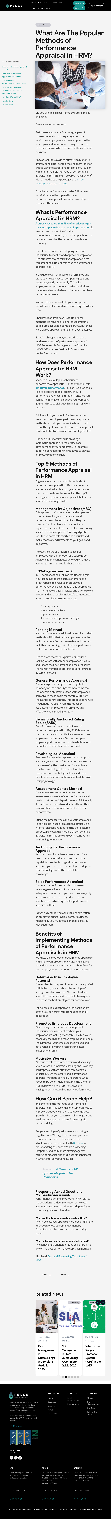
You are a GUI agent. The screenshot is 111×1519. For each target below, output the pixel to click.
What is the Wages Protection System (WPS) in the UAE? (93, 1356)
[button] (46, 3)
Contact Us (79, 8)
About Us (35, 8)
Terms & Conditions (69, 1509)
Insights (44, 8)
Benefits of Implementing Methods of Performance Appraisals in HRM (12, 90)
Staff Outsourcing (73, 1399)
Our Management (93, 1403)
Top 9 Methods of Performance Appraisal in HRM (14, 82)
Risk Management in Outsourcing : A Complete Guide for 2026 (46, 1358)
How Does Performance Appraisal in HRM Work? (11, 75)
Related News (7, 105)
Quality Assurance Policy (91, 1509)
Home (33, 3)
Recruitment (73, 1404)
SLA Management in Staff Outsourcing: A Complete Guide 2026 (70, 1356)
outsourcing (51, 1302)
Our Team (91, 1408)
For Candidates (56, 3)
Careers (51, 1406)
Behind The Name (92, 1413)
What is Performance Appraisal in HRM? (14, 68)
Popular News (7, 101)
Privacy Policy (51, 1509)
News (50, 1410)
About (90, 1398)
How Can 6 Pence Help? (11, 97)
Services (41, 3)
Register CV (79, 3)
